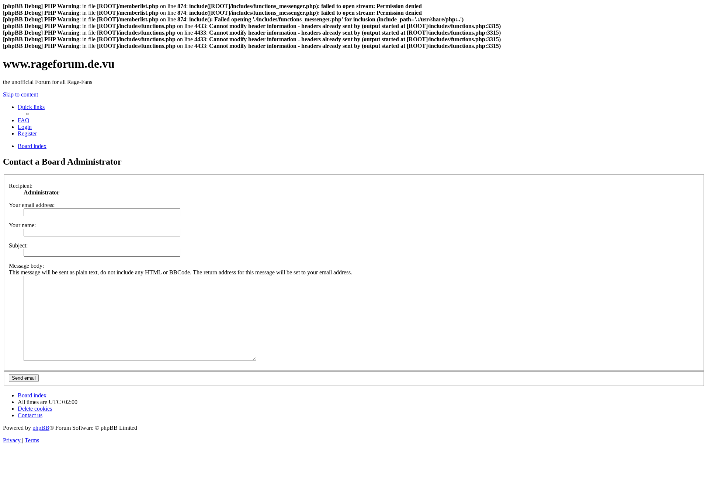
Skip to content (20, 94)
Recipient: (20, 186)
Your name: (22, 225)
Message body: (26, 266)
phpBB (40, 428)
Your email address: (32, 205)
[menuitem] (24, 120)
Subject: (18, 245)
